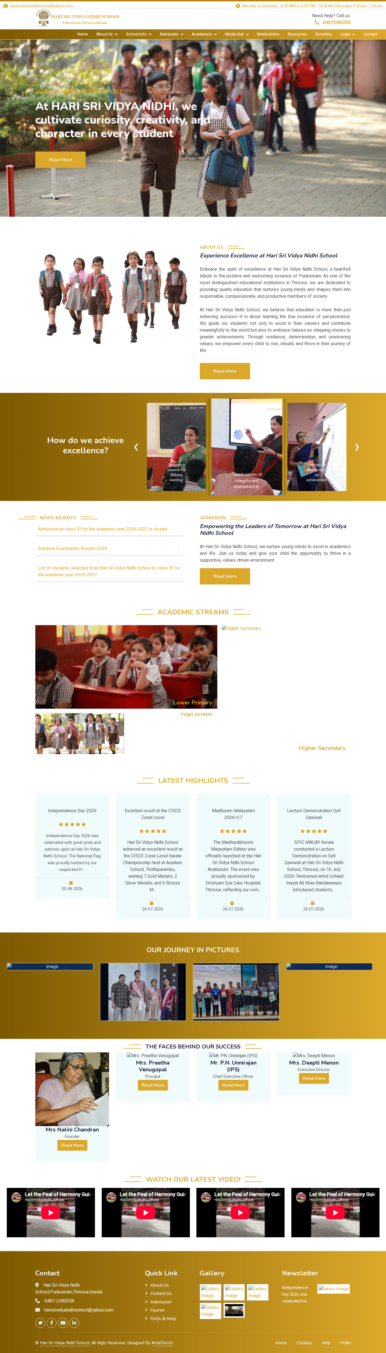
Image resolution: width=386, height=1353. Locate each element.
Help (326, 1343)
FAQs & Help (163, 1318)
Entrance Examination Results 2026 (72, 548)
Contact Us (161, 1293)
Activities (323, 34)
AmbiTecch (162, 1343)
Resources (297, 34)
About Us (104, 34)
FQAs (345, 1343)
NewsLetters (268, 34)
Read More (60, 155)
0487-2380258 (59, 1301)
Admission (169, 34)
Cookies (304, 1343)
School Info (136, 34)
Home (82, 34)
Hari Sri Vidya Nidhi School (64, 1343)
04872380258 (336, 22)
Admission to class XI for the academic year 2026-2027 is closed (102, 529)
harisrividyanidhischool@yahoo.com (78, 1310)
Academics (202, 34)
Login (345, 34)
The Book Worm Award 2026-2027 (236, 1020)
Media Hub (234, 34)
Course (157, 1310)
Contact (370, 34)
